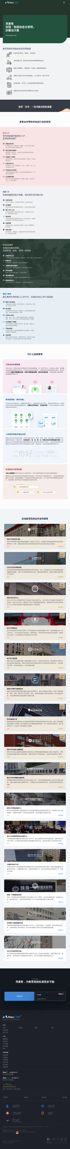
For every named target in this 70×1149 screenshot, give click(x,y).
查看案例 (60, 546)
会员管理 (5, 1030)
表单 (4, 1027)
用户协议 (64, 1097)
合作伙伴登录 (16, 1089)
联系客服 (11, 1080)
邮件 (36, 1027)
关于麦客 (5, 1097)
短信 (52, 1027)
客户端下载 (9, 1089)
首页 (4, 1089)
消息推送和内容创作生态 (9, 1086)
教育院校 (5, 1039)
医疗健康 (5, 1046)
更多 (4, 1048)
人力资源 (5, 1043)
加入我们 (44, 1097)
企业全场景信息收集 (8, 1074)
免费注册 (19, 996)
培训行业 (5, 1041)
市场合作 (26, 1097)
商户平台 (5, 1032)
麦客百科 (5, 1080)
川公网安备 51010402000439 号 (28, 1132)
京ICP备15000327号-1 (9, 1132)
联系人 (21, 1027)
